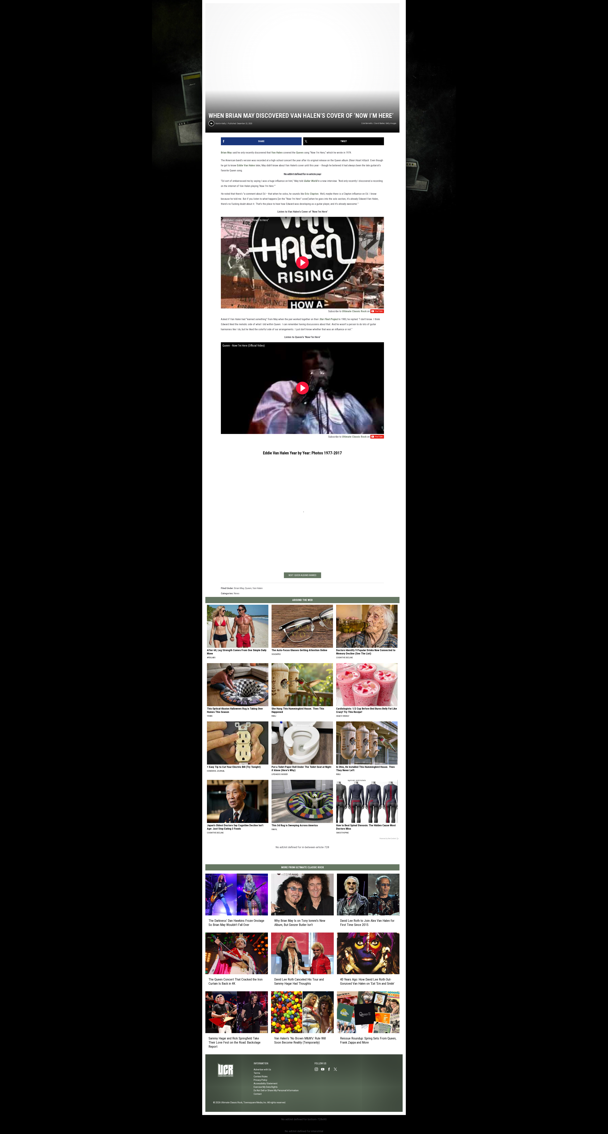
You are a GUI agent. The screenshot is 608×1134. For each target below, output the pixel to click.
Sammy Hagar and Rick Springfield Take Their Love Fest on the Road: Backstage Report (234, 1042)
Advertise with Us (262, 1069)
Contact (258, 1094)
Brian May (226, 152)
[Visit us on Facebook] (330, 1069)
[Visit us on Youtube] (324, 1069)
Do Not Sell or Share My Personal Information (276, 1090)
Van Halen (277, 152)
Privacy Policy (260, 1080)
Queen (300, 152)
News (236, 593)
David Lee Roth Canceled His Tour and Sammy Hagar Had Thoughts (299, 981)
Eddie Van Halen (246, 165)
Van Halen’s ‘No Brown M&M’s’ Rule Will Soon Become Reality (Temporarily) (300, 1040)
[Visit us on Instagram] (317, 1069)
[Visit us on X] (336, 1069)
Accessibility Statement (265, 1083)
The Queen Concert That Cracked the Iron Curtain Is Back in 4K (236, 981)
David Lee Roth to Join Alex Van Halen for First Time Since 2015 (367, 923)
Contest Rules (261, 1076)
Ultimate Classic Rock (354, 311)
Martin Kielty (220, 123)
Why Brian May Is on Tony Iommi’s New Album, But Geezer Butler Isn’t (299, 923)
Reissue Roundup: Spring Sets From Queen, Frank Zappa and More (368, 1040)
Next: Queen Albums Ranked (302, 575)
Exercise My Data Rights (266, 1087)
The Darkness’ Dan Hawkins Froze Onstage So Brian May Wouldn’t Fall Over (236, 923)
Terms (257, 1073)
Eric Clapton (312, 193)
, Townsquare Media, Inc (254, 1102)
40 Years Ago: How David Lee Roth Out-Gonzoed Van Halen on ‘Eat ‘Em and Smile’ (367, 981)
